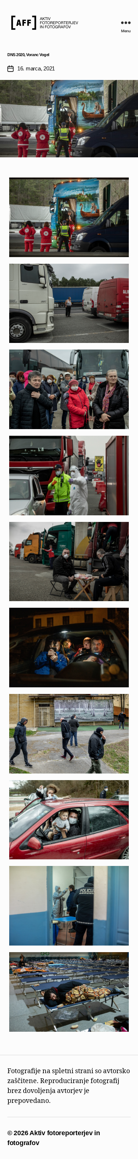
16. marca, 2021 (36, 68)
